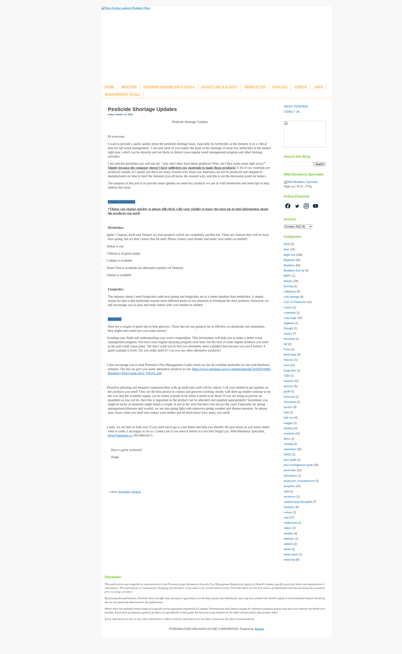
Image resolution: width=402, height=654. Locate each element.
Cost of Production (295, 302)
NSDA (287, 454)
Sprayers (289, 507)
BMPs (287, 275)
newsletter (290, 449)
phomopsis (290, 475)
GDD (287, 375)
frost (286, 365)
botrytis (288, 281)
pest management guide (298, 465)
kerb (286, 412)
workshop (289, 559)
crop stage (290, 317)
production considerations (299, 480)
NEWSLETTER (255, 87)
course (288, 307)
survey (288, 512)
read (286, 491)
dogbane (289, 323)
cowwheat (290, 312)
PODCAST (280, 87)
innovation (290, 401)
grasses (288, 386)
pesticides (290, 470)
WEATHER (129, 87)
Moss (287, 438)
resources (290, 496)
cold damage (291, 296)
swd (286, 517)
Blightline (289, 260)
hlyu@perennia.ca (120, 435)
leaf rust (289, 417)
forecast (289, 359)
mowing (288, 444)
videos (288, 528)
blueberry (289, 265)
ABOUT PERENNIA (296, 106)
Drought (288, 328)
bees (287, 249)
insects (288, 407)
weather (288, 533)
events (288, 333)
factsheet (289, 338)
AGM (287, 244)
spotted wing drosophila (298, 501)
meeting (288, 428)
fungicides (124, 491)
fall (285, 344)
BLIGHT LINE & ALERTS (219, 87)
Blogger (259, 629)
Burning (288, 286)
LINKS (318, 87)
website (288, 543)
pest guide (290, 459)
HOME (109, 87)
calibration (290, 291)
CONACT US (292, 111)
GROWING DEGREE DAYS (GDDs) (169, 87)
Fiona (287, 349)
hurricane (289, 396)
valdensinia (290, 522)
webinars (289, 538)
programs (289, 486)
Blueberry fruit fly (294, 270)
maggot (288, 423)
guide (287, 391)
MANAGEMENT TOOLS (122, 94)
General (136, 491)
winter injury (291, 554)
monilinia (289, 433)
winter (287, 549)
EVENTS (301, 87)
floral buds (290, 354)
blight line (289, 254)
